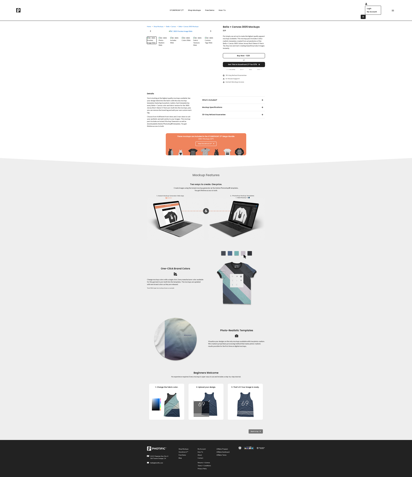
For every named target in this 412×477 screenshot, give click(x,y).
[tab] (233, 99)
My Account (372, 12)
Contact (200, 458)
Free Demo (209, 10)
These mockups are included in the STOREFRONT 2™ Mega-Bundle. (206, 136)
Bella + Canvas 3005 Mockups (189, 26)
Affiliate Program (222, 449)
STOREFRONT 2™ (177, 10)
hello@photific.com (156, 463)
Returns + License (204, 462)
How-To (222, 10)
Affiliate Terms (221, 455)
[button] (150, 31)
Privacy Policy (202, 468)
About (200, 455)
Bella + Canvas (171, 26)
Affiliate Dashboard (223, 452)
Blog (180, 458)
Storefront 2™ (183, 452)
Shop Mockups (194, 10)
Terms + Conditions (204, 465)
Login (369, 8)
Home (149, 26)
